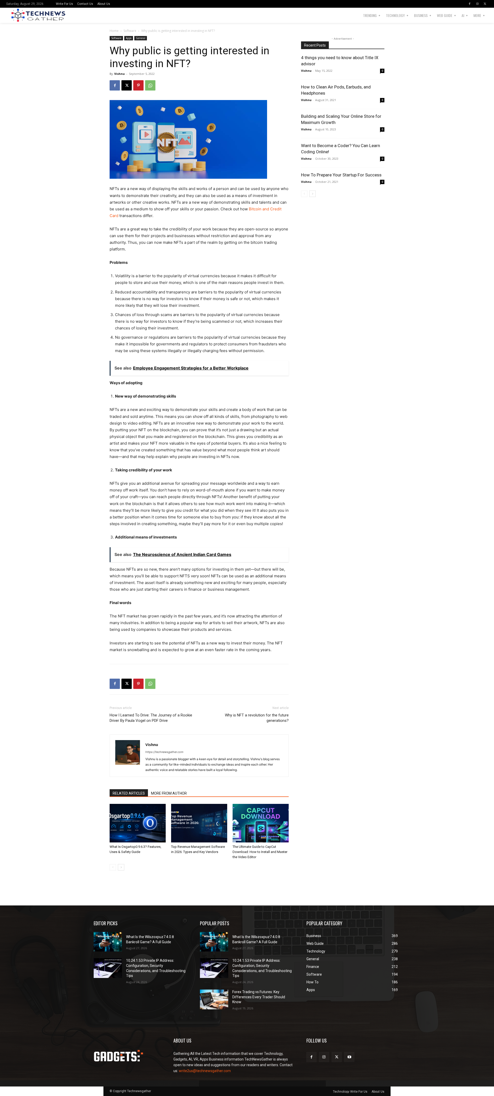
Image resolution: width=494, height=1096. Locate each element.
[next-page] (121, 867)
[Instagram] (477, 4)
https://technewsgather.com (164, 752)
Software (129, 31)
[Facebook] (469, 4)
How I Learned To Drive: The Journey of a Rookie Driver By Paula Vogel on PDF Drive (151, 718)
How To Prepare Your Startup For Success (341, 174)
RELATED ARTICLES (129, 793)
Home (114, 31)
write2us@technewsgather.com (205, 1071)
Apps (128, 38)
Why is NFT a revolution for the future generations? (257, 718)
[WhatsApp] (150, 85)
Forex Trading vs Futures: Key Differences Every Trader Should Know (258, 997)
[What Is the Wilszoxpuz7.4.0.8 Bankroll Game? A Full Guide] (108, 942)
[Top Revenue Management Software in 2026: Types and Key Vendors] (199, 823)
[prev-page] (113, 867)
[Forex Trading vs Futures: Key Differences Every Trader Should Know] (214, 999)
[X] (485, 4)
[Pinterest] (138, 85)
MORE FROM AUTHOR (169, 793)
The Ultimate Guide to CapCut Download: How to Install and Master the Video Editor (260, 852)
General (140, 38)
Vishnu (119, 74)
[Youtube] (349, 1057)
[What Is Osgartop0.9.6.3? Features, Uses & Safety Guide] (138, 823)
